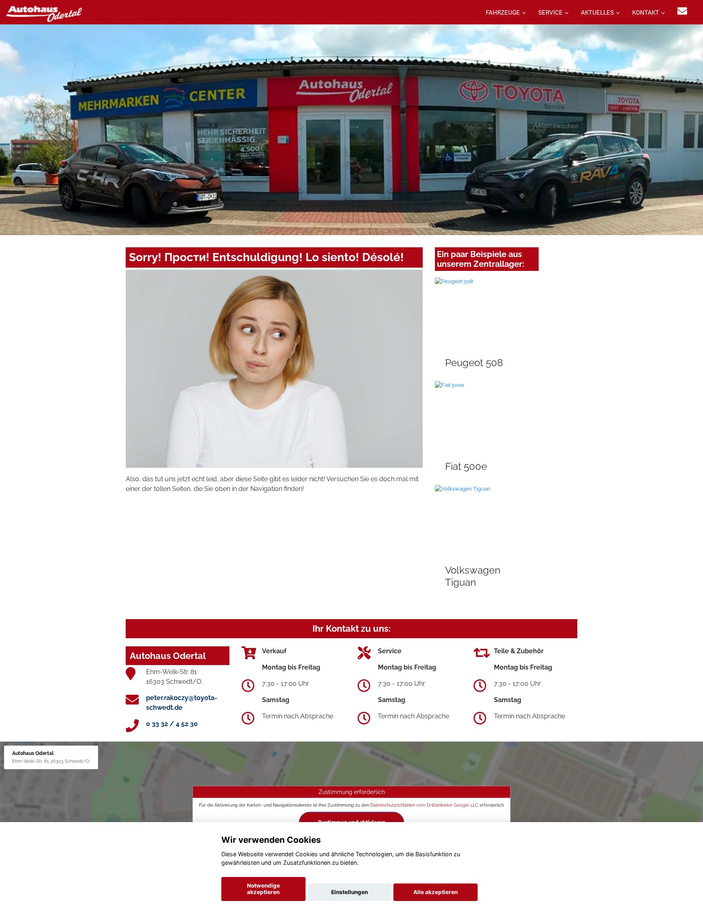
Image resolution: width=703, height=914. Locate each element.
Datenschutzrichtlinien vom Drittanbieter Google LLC (424, 805)
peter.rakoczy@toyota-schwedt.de (181, 702)
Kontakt (645, 12)
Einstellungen (349, 892)
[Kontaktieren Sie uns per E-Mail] (682, 11)
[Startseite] (44, 13)
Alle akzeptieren (435, 892)
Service (550, 12)
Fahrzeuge (503, 12)
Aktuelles (597, 12)
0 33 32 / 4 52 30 (172, 724)
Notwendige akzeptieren (263, 888)
